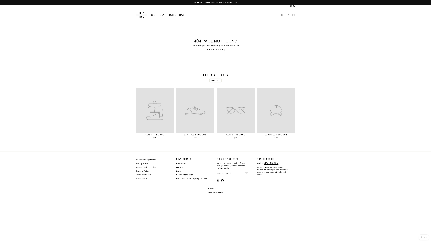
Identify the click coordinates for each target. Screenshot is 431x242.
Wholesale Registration (146, 160)
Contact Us (181, 163)
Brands (172, 15)
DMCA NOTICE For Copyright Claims (191, 178)
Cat (162, 15)
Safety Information (184, 175)
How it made (141, 178)
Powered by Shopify (215, 192)
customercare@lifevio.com (272, 170)
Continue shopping (215, 49)
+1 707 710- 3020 (271, 163)
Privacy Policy (142, 163)
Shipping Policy (142, 171)
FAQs (178, 171)
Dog (153, 15)
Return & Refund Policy (146, 167)
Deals (181, 15)
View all (215, 80)
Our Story (180, 167)
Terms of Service (143, 175)
